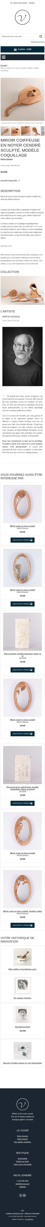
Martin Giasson (7, 159)
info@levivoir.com (23, 1184)
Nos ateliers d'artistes (22, 1142)
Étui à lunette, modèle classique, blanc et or (22, 655)
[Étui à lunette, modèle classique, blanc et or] (22, 632)
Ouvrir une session (20, 3)
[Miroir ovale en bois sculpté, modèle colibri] (22, 889)
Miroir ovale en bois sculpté (22, 526)
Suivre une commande (22, 1164)
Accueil (3, 65)
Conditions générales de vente (14, 1213)
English (32, 3)
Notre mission (22, 1136)
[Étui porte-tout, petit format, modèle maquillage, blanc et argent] (22, 765)
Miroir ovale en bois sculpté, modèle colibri (22, 911)
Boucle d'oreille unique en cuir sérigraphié (22, 1063)
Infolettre (22, 1187)
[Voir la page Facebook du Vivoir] (20, 1195)
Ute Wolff (22, 658)
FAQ (22, 1210)
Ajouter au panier (21, 540)
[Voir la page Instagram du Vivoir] (24, 1195)
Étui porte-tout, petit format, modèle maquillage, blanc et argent (22, 788)
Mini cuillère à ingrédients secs (22, 969)
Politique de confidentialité (32, 1213)
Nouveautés (22, 1158)
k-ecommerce (29, 1219)
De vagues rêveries (22, 998)
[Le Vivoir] (22, 17)
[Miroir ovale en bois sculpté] (22, 504)
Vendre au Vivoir (22, 1161)
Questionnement (22, 1027)
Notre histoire (22, 1139)
